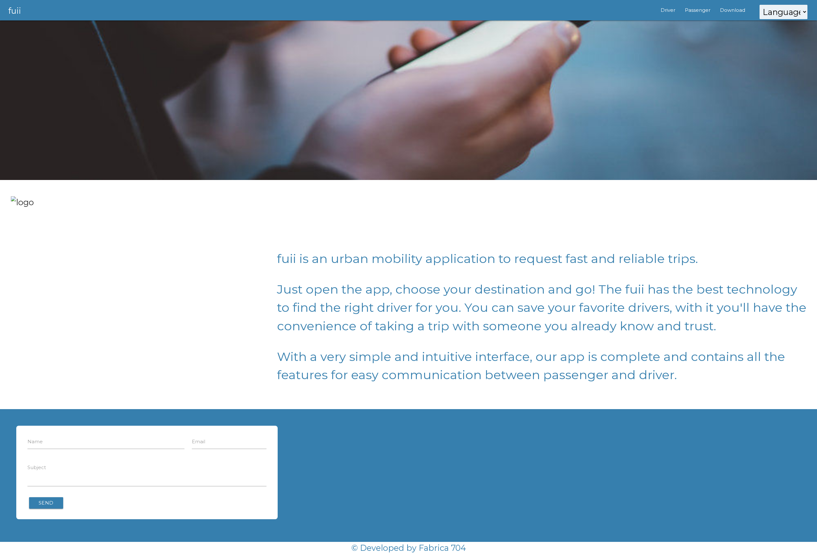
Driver (668, 10)
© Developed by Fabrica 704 (408, 548)
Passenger (697, 10)
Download (732, 10)
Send (46, 503)
